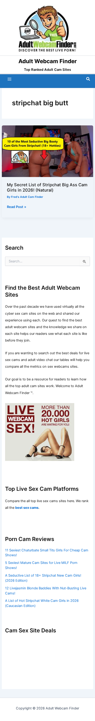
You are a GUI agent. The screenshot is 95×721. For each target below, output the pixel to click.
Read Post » (16, 207)
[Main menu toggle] (9, 79)
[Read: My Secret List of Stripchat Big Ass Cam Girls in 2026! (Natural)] (47, 151)
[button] (88, 79)
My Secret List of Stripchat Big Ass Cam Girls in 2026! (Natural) (47, 187)
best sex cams (27, 508)
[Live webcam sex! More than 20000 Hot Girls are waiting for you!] (39, 432)
